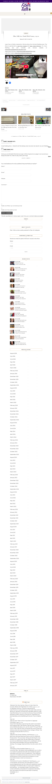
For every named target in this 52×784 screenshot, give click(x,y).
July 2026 (12, 356)
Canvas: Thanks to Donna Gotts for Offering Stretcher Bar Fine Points (9, 127)
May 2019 (12, 604)
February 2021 (14, 544)
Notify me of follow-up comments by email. (11, 205)
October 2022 (13, 486)
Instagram (11, 1)
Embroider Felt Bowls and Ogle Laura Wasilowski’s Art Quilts (20, 344)
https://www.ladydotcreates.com (23, 53)
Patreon (21, 1)
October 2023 (13, 451)
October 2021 (13, 521)
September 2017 (14, 662)
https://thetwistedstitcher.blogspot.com (15, 49)
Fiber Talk (27, 702)
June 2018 (12, 636)
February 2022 (14, 509)
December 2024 (14, 411)
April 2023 (12, 469)
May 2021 (12, 535)
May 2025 (12, 396)
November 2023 (14, 448)
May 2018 (12, 639)
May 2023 (12, 466)
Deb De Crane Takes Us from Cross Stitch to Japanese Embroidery (21, 269)
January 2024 (13, 443)
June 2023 (13, 463)
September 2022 (14, 489)
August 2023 (13, 457)
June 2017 (12, 671)
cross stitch (5, 100)
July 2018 (12, 633)
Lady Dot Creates (22, 46)
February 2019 (14, 613)
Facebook (5, 1)
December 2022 (14, 480)
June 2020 (13, 567)
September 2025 (14, 385)
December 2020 (14, 549)
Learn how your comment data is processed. (32, 216)
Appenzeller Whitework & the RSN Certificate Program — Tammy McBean (21, 309)
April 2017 (12, 677)
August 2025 (13, 388)
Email (3, 172)
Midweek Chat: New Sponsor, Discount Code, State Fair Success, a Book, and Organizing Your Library (21, 264)
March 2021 (13, 541)
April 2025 (12, 399)
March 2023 (13, 471)
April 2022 (12, 503)
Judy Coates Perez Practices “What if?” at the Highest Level (21, 332)
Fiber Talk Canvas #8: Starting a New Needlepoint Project (20, 315)
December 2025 (14, 376)
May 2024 (12, 431)
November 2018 (14, 622)
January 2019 (13, 616)
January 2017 (13, 685)
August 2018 (13, 630)
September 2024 (14, 419)
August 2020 (13, 561)
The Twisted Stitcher (41, 100)
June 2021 (12, 532)
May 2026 (12, 362)
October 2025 (13, 382)
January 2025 (13, 408)
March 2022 (13, 506)
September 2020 (14, 558)
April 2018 (12, 642)
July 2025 (12, 391)
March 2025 (13, 402)
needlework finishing (21, 100)
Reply (49, 146)
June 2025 (13, 393)
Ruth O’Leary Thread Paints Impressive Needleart (20, 338)
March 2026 (13, 367)
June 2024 (13, 428)
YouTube (16, 1)
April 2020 (12, 573)
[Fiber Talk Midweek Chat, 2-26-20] (48, 109)
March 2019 (13, 610)
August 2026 (13, 353)
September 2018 (14, 627)
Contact (26, 1)
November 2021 (14, 518)
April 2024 (12, 434)
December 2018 (14, 619)
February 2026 (14, 370)
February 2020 (14, 578)
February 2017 (14, 682)
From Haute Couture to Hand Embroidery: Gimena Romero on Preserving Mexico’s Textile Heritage (20, 292)
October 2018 (13, 625)
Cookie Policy (27, 781)
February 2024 (14, 440)
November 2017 (14, 656)
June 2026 (13, 359)
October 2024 (13, 417)
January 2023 (13, 477)
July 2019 (12, 599)
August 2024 (13, 422)
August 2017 (13, 665)
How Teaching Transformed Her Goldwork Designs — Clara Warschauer (20, 321)
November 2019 (14, 587)
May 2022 (12, 500)
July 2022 (12, 495)
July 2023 (12, 460)
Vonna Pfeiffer (5, 101)
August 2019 (13, 596)
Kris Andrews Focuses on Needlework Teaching (20, 286)
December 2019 (14, 584)
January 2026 (13, 373)
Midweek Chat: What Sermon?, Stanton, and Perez (19, 326)
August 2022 (13, 492)
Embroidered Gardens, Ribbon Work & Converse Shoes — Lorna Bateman (20, 304)
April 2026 (12, 365)
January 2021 (13, 547)
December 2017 (14, 653)
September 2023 (14, 454)
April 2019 (12, 607)
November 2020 (14, 552)
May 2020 (12, 570)
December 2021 (14, 515)
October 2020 (13, 555)
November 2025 (14, 379)
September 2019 (14, 593)
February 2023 (14, 474)
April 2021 (12, 538)
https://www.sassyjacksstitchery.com (25, 51)
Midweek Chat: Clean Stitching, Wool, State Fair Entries (20, 298)
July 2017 (12, 668)
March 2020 (13, 575)
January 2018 (13, 651)
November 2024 (14, 414)
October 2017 (13, 659)
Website (3, 178)
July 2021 (12, 529)
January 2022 (13, 512)
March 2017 (13, 679)
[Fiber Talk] (26, 7)
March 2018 (13, 645)
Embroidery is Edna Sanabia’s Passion (19, 281)
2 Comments (26, 104)
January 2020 (13, 581)
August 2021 (13, 526)
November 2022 (14, 483)
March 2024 (13, 437)
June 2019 (12, 601)
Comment (4, 184)
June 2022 (13, 497)
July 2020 (12, 564)
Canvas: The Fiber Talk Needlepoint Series (39, 1)
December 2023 (14, 445)
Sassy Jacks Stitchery (35, 46)
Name (3, 166)
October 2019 (13, 590)
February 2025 (14, 405)
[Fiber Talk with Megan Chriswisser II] (4, 109)
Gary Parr (30, 39)
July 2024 (12, 425)
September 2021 (14, 523)
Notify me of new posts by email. (9, 209)
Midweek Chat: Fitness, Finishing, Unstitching (19, 275)
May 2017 (12, 674)
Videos (26, 33)
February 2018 (14, 648)
